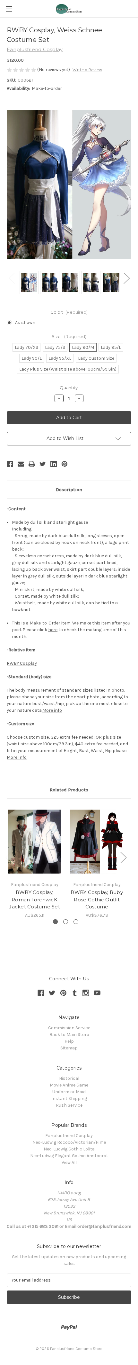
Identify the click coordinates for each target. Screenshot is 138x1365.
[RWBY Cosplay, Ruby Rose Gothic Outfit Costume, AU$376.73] (97, 841)
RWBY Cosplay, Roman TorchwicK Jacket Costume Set (34, 899)
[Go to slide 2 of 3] (65, 921)
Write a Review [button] (87, 70)
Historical (69, 1078)
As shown (25, 322)
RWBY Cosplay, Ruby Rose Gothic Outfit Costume (97, 899)
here (52, 629)
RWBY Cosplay (22, 663)
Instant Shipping (69, 1098)
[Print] (32, 463)
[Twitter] (42, 463)
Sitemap (69, 1048)
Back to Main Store (69, 1034)
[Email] (21, 463)
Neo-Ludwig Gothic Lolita (69, 1149)
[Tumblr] (74, 993)
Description (69, 489)
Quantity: (69, 387)
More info (52, 710)
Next (126, 277)
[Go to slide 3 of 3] (75, 921)
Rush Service (69, 1105)
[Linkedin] (53, 463)
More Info (17, 757)
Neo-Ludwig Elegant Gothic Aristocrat (69, 1155)
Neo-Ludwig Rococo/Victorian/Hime (69, 1142)
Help (69, 1041)
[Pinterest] (64, 463)
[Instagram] (85, 993)
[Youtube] (97, 993)
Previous (11, 277)
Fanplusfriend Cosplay (69, 1135)
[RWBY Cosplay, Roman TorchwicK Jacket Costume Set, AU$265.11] (34, 841)
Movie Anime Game (69, 1085)
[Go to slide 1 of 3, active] (55, 921)
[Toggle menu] (9, 9)
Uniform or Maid (69, 1091)
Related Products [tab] (69, 790)
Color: (69, 312)
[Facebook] (10, 463)
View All (69, 1162)
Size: (69, 336)
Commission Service (69, 1028)
